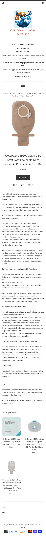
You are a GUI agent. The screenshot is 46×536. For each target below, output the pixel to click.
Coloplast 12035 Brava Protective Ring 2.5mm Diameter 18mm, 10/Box (11, 441)
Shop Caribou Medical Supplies (24, 525)
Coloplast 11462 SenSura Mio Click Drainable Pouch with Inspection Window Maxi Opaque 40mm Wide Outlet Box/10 (11, 485)
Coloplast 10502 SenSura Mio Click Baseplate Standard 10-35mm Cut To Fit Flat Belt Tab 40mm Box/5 (34, 444)
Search (4, 512)
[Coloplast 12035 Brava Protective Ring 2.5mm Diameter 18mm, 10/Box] (11, 426)
